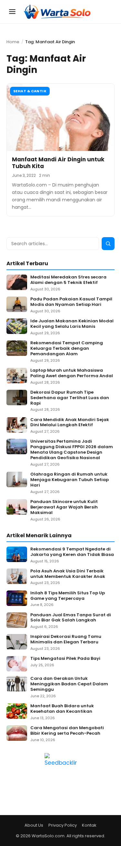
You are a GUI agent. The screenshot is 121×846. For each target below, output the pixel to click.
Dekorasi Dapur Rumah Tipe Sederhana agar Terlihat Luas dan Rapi (69, 398)
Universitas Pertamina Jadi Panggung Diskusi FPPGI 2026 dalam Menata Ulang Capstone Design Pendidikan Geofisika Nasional (71, 450)
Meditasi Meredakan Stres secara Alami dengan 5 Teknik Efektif (68, 280)
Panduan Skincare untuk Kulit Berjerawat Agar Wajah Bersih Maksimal (64, 507)
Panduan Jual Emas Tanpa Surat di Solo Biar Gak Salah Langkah (70, 617)
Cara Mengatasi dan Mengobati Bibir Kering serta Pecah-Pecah (67, 730)
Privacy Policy (62, 825)
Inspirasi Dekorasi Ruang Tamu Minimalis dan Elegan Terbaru (65, 639)
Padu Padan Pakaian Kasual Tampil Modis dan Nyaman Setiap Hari (71, 302)
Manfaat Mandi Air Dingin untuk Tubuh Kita (58, 163)
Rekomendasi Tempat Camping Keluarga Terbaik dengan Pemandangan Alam (66, 348)
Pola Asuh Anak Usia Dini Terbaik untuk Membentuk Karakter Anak (67, 574)
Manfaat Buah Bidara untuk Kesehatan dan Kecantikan (62, 708)
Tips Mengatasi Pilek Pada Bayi (65, 658)
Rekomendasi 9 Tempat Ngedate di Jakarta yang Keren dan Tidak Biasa (72, 552)
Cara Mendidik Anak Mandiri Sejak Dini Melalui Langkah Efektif (69, 422)
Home (12, 42)
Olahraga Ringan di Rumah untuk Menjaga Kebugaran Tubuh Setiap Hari (69, 480)
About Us (34, 825)
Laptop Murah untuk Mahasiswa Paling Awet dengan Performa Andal (71, 373)
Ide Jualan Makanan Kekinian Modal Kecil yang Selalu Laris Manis (72, 323)
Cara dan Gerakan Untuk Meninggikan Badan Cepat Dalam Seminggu (69, 684)
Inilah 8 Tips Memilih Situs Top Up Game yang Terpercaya (67, 595)
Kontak (89, 825)
